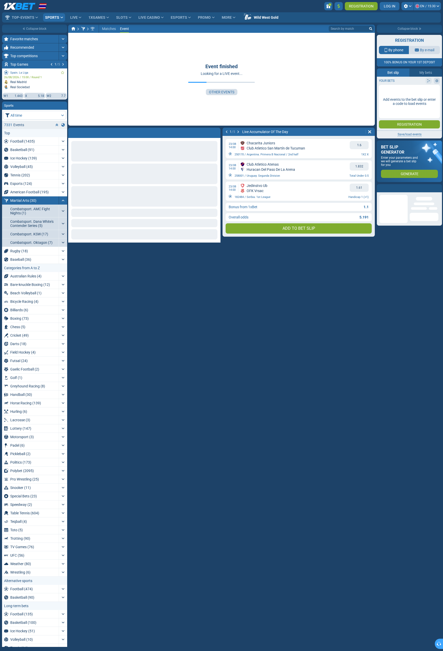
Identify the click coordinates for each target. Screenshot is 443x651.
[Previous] (51, 64)
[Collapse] (63, 200)
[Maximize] (63, 39)
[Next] (63, 64)
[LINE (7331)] (73, 29)
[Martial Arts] (83, 29)
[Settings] (407, 6)
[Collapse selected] (57, 125)
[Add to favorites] (62, 72)
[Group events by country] (63, 125)
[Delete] (370, 132)
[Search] (371, 29)
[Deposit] (339, 6)
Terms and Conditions (412, 112)
